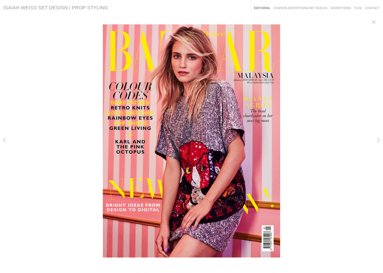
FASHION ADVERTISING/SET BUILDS (300, 8)
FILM (358, 8)
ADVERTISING (340, 8)
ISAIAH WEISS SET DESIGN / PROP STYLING (55, 7)
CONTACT (372, 8)
